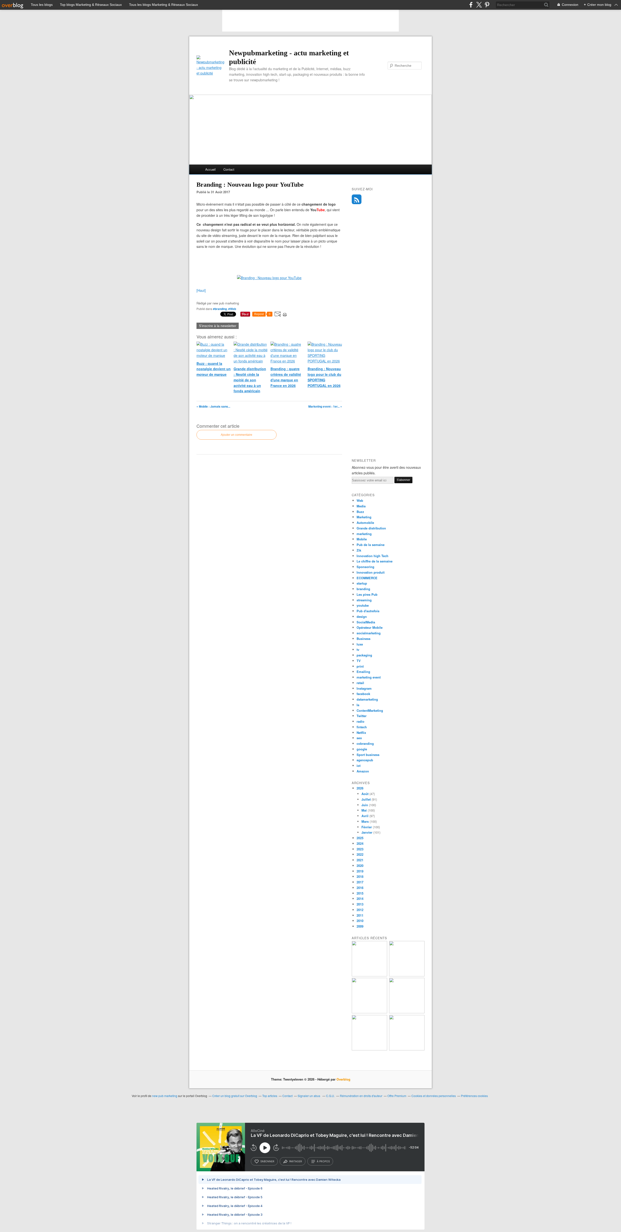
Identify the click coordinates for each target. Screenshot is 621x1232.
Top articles (269, 1096)
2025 (360, 838)
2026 (360, 788)
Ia (358, 705)
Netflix (361, 732)
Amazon (363, 771)
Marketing (364, 517)
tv (358, 649)
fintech (362, 727)
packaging (364, 655)
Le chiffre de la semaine (374, 561)
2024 (360, 843)
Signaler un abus (309, 1096)
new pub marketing (164, 1096)
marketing (364, 533)
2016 (360, 887)
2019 (360, 871)
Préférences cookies (474, 1096)
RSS (356, 199)
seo (359, 738)
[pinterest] (487, 5)
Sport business (368, 754)
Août (364, 793)
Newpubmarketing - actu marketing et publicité (289, 57)
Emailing (363, 671)
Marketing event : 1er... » (325, 406)
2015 (360, 893)
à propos (323, 1161)
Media (361, 506)
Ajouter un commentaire (236, 434)
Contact (228, 169)
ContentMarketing (370, 710)
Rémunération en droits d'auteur (361, 1096)
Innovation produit (370, 572)
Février (366, 827)
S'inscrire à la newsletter (217, 326)
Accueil (210, 169)
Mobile (362, 539)
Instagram (364, 688)
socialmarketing (369, 633)
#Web (232, 309)
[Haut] (201, 290)
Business (363, 638)
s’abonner (267, 1161)
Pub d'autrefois (368, 611)
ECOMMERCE (367, 578)
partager (295, 1161)
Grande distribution (371, 528)
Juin (364, 805)
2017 (360, 882)
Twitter (362, 715)
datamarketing (367, 699)
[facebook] (471, 5)
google (362, 749)
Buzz (360, 511)
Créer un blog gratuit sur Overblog (234, 1096)
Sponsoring (365, 566)
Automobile (365, 522)
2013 (360, 904)
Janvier (366, 832)
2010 (360, 920)
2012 (360, 909)
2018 (360, 876)
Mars (365, 821)
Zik (359, 550)
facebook (363, 693)
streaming (364, 600)
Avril (364, 815)
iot (358, 765)
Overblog (343, 1079)
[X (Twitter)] (479, 5)
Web (360, 500)
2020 (360, 865)
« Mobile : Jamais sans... (213, 406)
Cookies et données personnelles (433, 1096)
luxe (360, 644)
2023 (360, 849)
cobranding (365, 743)
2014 (360, 898)
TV (359, 660)
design (362, 616)
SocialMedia (366, 622)
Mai (364, 810)
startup (362, 583)
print (360, 666)
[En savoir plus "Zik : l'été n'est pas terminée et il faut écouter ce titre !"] (369, 975)
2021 (360, 860)
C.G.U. (330, 1096)
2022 (360, 854)
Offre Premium (396, 1096)
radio (360, 721)
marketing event (369, 677)
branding (363, 589)
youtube (363, 605)
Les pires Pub (367, 594)
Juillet (366, 799)
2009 (360, 926)
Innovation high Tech (372, 555)
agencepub (365, 760)
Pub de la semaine (370, 544)
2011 (360, 915)
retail (360, 682)
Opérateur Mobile (370, 627)
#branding (220, 309)
